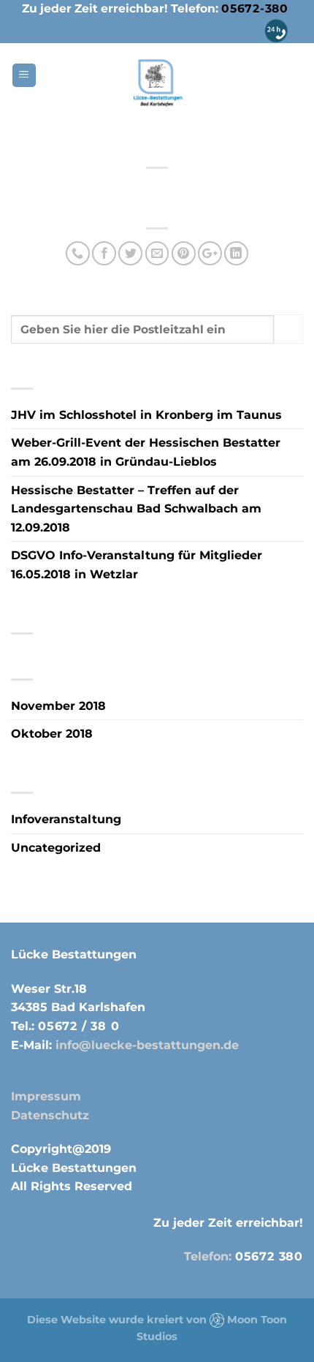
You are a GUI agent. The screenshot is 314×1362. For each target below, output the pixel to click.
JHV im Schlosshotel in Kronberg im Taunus (146, 415)
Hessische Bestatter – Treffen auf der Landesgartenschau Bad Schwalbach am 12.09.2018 (136, 508)
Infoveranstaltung (66, 819)
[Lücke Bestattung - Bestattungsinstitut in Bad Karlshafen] (157, 83)
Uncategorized (56, 848)
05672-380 (254, 8)
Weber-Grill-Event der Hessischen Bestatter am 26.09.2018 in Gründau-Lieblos (145, 452)
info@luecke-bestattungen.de (145, 1045)
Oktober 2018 (52, 734)
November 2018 (58, 706)
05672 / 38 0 (79, 1026)
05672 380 (269, 1256)
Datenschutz (50, 1115)
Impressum (46, 1096)
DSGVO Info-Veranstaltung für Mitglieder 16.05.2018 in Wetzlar (136, 564)
